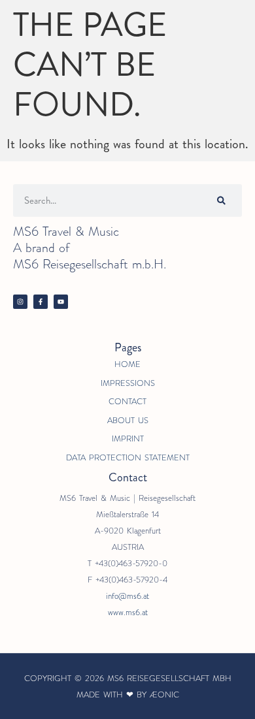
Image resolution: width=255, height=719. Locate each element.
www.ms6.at (128, 612)
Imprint (128, 438)
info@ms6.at (127, 595)
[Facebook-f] (40, 302)
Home (127, 364)
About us (127, 420)
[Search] (221, 200)
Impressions (128, 383)
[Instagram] (20, 302)
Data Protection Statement (128, 457)
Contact (127, 401)
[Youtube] (61, 302)
